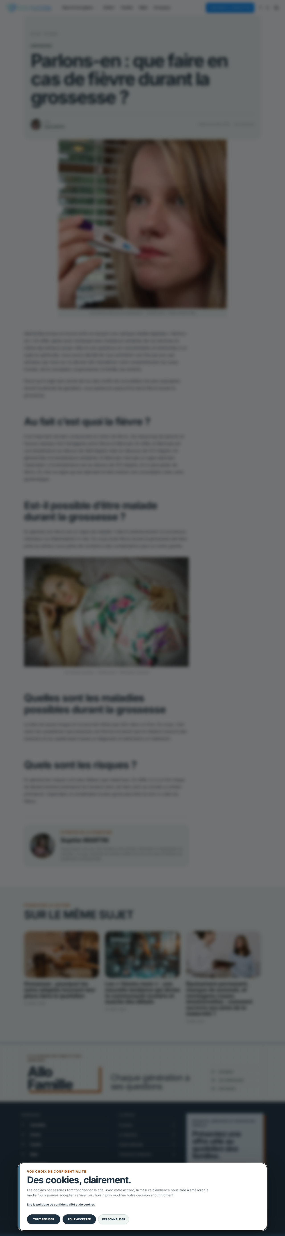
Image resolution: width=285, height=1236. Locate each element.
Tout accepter (79, 1219)
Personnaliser (113, 1219)
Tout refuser (43, 1219)
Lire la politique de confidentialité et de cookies (61, 1204)
